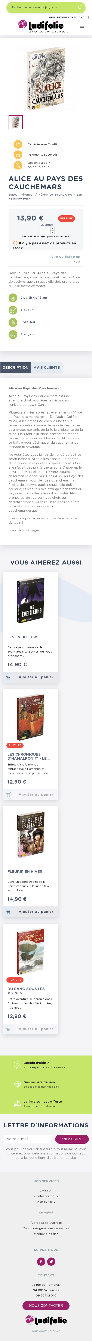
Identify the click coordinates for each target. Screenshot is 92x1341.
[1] (10, 259)
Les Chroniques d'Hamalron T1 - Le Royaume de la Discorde (27, 757)
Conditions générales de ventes (46, 1228)
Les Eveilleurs (23, 637)
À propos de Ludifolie (46, 1222)
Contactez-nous (46, 1196)
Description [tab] (15, 367)
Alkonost (27, 194)
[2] (13, 259)
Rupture (66, 219)
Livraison (46, 1190)
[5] (23, 259)
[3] (16, 259)
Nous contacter (46, 1305)
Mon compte (46, 1201)
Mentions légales (46, 1234)
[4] (20, 259)
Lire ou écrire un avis (65, 259)
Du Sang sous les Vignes (26, 991)
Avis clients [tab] (47, 367)
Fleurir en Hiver (24, 871)
